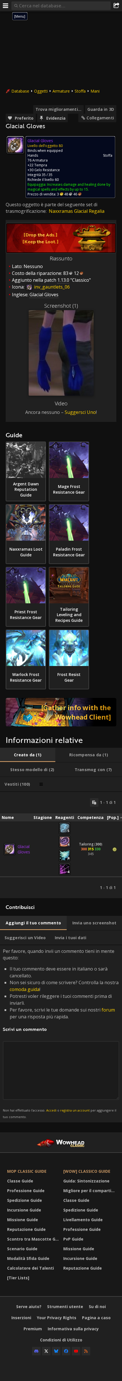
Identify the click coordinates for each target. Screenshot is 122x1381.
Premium (33, 1328)
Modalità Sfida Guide (28, 1258)
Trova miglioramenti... (58, 109)
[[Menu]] (5, 5)
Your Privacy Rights (56, 1317)
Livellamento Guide (83, 1219)
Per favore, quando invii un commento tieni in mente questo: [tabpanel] (61, 1033)
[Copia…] (94, 802)
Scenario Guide (22, 1248)
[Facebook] (66, 1351)
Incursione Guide (24, 1210)
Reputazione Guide (26, 1229)
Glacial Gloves (24, 849)
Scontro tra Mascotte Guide (33, 1239)
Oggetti (41, 91)
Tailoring (86, 844)
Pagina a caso (96, 1317)
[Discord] (36, 1351)
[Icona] (15, 145)
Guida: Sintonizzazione (86, 1181)
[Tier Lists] (18, 1277)
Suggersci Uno (80, 412)
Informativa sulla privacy (73, 1328)
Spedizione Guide (24, 1200)
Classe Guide (20, 1181)
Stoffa (80, 91)
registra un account (75, 1110)
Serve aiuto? (28, 1306)
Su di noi (97, 1306)
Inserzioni (21, 1317)
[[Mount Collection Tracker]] (61, 712)
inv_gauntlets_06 (51, 287)
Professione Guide (26, 1190)
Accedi (51, 1110)
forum (108, 1010)
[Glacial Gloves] (9, 849)
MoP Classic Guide (27, 1171)
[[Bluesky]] (56, 1351)
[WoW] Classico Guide (86, 1171)
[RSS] (86, 1351)
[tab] (27, 755)
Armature (61, 91)
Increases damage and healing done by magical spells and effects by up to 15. (69, 187)
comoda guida (24, 989)
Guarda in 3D (100, 109)
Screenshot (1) (61, 305)
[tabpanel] (61, 845)
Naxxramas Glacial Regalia (76, 211)
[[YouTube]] (76, 1351)
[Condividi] (116, 5)
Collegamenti (100, 117)
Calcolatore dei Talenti (30, 1268)
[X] (46, 1351)
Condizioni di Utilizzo (61, 1340)
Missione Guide (22, 1219)
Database (20, 91)
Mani (95, 91)
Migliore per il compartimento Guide (90, 1190)
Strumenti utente (65, 1306)
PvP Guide (73, 1239)
